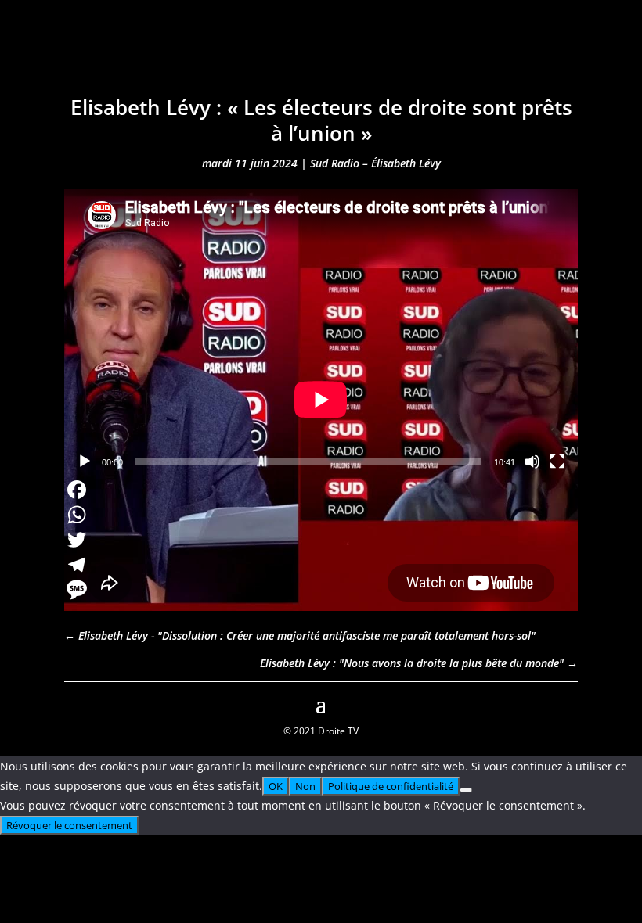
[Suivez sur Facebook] (76, 702)
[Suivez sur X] (565, 702)
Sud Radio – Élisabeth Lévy (375, 163)
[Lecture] (84, 461)
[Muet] (532, 461)
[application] (321, 333)
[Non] (466, 790)
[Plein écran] (557, 461)
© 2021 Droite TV (321, 731)
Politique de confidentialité (390, 786)
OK (276, 786)
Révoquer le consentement (69, 825)
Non (305, 786)
